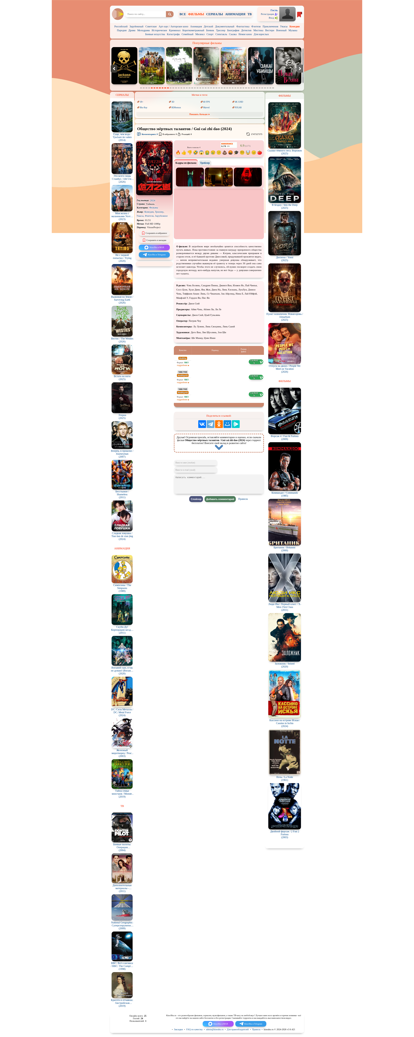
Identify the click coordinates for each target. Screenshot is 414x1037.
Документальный (224, 26)
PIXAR (238, 107)
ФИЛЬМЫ (196, 14)
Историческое (159, 30)
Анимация (196, 26)
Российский (121, 26)
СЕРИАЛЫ (214, 14)
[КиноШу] (118, 14)
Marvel (206, 107)
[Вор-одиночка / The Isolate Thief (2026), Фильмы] (262, 83)
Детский (208, 26)
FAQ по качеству (194, 1029)
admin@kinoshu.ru (214, 1029)
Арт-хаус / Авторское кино (173, 26)
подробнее (182, 365)
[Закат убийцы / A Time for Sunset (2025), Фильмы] (180, 83)
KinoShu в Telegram (157, 254)
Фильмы (153, 207)
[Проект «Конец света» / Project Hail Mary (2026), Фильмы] (235, 83)
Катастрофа (173, 34)
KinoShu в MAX (157, 247)
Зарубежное (161, 216)
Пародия (121, 30)
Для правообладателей (238, 1029)
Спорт (210, 34)
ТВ (249, 14)
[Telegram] (210, 424)
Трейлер (205, 162)
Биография (233, 30)
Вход (271, 18)
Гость (274, 10)
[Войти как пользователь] (287, 14)
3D (172, 102)
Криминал (174, 30)
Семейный (187, 34)
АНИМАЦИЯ (235, 14)
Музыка (293, 30)
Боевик (210, 30)
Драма (131, 30)
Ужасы (284, 26)
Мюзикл (200, 34)
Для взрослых (261, 34)
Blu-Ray (143, 107)
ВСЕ (183, 14)
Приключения (270, 26)
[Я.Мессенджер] (236, 424)
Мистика (258, 30)
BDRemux (176, 107)
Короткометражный (193, 30)
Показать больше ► (199, 114)
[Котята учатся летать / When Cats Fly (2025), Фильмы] (153, 83)
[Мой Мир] (227, 424)
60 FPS (206, 102)
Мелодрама (143, 30)
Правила (243, 499)
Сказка (233, 34)
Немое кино (245, 34)
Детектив (246, 30)
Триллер (220, 30)
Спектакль (221, 34)
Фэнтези (256, 26)
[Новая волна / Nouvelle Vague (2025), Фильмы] (207, 83)
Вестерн (269, 30)
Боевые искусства (155, 34)
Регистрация (267, 14)
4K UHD (239, 102)
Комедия (294, 26)
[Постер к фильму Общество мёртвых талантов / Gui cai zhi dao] (154, 194)
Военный (281, 30)
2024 (152, 200)
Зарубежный (136, 26)
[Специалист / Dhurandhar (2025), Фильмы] (125, 83)
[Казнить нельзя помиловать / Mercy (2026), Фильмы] (289, 83)
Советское (151, 26)
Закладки (178, 1029)
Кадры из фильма (185, 162)
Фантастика (242, 26)
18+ (141, 102)
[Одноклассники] (219, 424)
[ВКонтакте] (202, 424)
